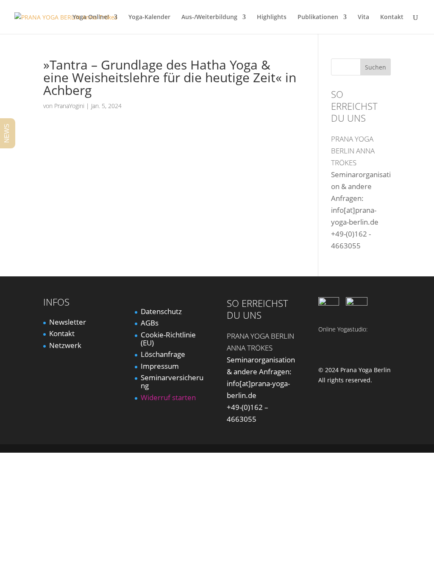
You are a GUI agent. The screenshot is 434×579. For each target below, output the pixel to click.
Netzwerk (65, 345)
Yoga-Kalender (149, 17)
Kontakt (391, 17)
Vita (363, 17)
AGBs (150, 323)
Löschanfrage (163, 354)
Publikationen (318, 17)
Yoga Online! (90, 17)
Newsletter (67, 322)
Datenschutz (161, 311)
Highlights (272, 17)
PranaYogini (69, 106)
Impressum (160, 366)
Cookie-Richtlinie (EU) (168, 339)
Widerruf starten (168, 397)
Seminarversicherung (172, 381)
